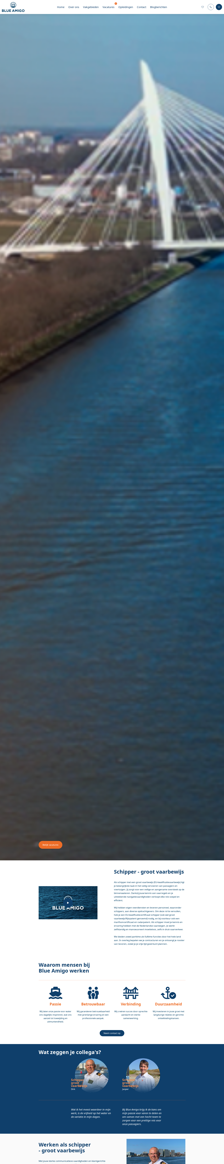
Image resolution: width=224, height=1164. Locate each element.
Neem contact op (112, 1033)
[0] (203, 7)
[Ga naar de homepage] (15, 7)
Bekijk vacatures (50, 844)
